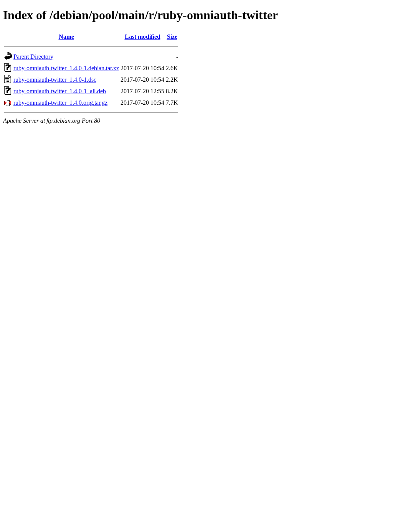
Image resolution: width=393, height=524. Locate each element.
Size (172, 36)
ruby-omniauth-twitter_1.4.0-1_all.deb (59, 91)
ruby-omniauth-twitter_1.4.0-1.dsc (54, 79)
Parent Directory (33, 56)
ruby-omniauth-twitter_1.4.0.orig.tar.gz (60, 102)
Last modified (142, 36)
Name (66, 36)
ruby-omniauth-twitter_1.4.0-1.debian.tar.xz (66, 68)
